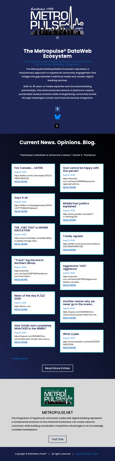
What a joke (71, 334)
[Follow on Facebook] (57, 109)
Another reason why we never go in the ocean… (79, 302)
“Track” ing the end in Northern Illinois (29, 261)
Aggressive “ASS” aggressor (75, 267)
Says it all (21, 198)
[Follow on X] (57, 126)
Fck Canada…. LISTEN (28, 168)
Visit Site (58, 439)
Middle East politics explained (76, 205)
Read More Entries (57, 368)
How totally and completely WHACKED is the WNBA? (33, 327)
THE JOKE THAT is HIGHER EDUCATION (31, 229)
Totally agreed (73, 236)
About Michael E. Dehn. (87, 453)
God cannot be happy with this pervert (81, 169)
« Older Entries (19, 358)
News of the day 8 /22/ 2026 (29, 297)
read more (20, 181)
